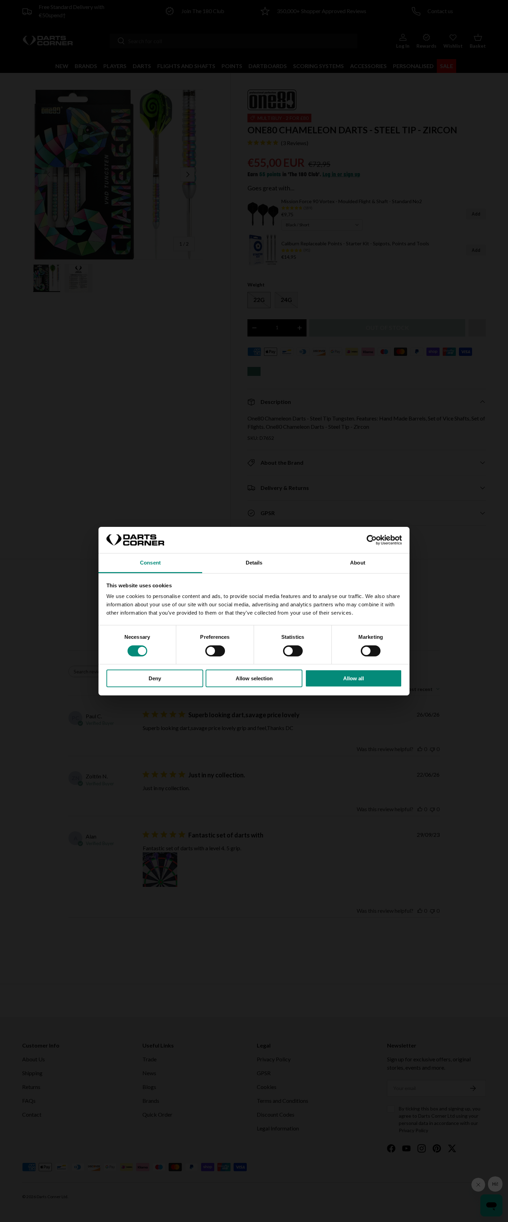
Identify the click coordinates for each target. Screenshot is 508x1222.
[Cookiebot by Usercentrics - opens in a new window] (371, 540)
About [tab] (357, 563)
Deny (155, 678)
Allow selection (254, 678)
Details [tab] (254, 563)
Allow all (353, 678)
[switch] (215, 650)
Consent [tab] (150, 563)
